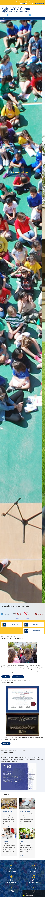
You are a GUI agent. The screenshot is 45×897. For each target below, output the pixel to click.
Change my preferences (29, 895)
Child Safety (36, 624)
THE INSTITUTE (23, 3)
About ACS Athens (17, 677)
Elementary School (9, 811)
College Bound (36, 630)
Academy (5, 841)
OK (24, 895)
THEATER (31, 3)
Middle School (25, 811)
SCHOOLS (6, 794)
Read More (5, 677)
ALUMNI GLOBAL (39, 3)
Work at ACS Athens (13, 624)
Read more (5, 826)
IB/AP (21, 841)
